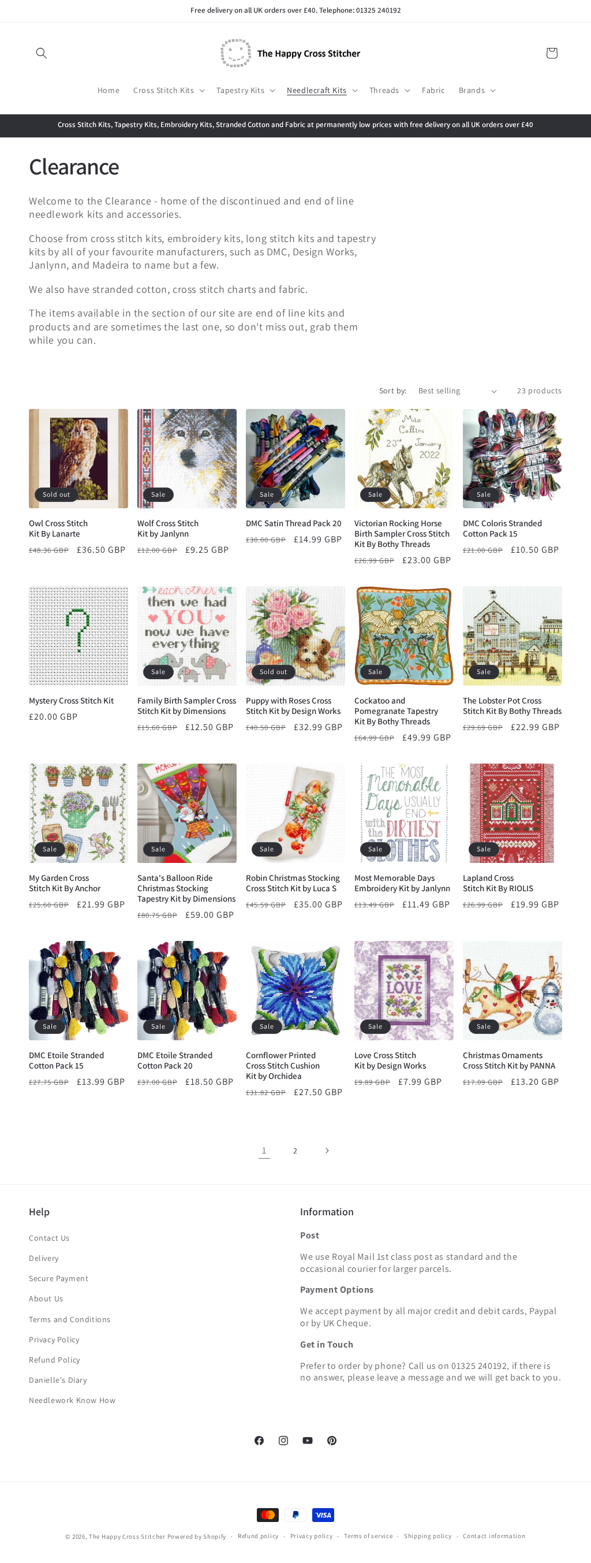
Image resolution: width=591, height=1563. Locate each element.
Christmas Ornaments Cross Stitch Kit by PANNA (509, 1060)
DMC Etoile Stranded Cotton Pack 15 (66, 1060)
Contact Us (49, 1238)
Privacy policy (311, 1536)
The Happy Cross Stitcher (127, 1536)
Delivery (44, 1258)
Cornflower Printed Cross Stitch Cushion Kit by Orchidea (283, 1065)
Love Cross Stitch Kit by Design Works (390, 1060)
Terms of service (368, 1536)
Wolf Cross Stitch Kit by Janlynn (168, 528)
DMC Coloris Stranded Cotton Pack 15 (502, 528)
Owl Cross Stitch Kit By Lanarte (58, 528)
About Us (46, 1298)
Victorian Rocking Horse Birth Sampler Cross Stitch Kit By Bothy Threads (402, 533)
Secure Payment (58, 1278)
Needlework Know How (72, 1400)
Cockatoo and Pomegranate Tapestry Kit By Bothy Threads (396, 711)
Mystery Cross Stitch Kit (71, 700)
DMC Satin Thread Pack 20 (294, 523)
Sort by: (393, 390)
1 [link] (264, 1150)
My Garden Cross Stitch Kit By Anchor (64, 883)
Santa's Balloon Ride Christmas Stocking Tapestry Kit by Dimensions (186, 888)
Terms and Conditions (70, 1319)
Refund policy (258, 1536)
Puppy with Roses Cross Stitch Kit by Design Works (293, 705)
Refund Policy (54, 1359)
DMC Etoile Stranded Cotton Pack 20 (174, 1060)
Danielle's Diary (58, 1380)
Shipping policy (428, 1536)
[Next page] (326, 1150)
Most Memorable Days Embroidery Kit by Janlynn (402, 883)
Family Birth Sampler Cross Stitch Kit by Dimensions (186, 705)
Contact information (494, 1536)
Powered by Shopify (197, 1536)
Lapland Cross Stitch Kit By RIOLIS (498, 883)
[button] (41, 53)
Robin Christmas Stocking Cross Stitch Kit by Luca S (293, 883)
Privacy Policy (54, 1339)
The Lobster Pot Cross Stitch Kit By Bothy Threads (512, 705)
